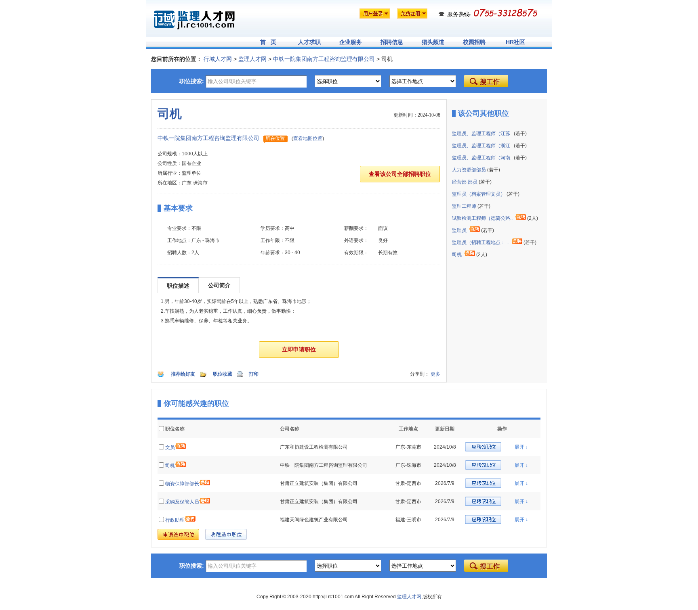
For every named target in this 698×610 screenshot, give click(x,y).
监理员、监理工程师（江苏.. (482, 133)
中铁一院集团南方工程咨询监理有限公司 (324, 59)
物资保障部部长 (182, 484)
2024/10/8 (445, 447)
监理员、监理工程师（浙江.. (482, 145)
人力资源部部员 (469, 170)
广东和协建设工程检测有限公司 (314, 447)
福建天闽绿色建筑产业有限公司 (314, 519)
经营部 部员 (464, 182)
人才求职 (309, 42)
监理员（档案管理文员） (478, 194)
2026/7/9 (444, 483)
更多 (435, 374)
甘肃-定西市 (408, 483)
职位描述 (178, 285)
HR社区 (515, 42)
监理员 (459, 230)
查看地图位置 (307, 138)
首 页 (268, 42)
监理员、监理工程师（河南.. (482, 158)
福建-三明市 (408, 519)
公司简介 (219, 285)
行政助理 (175, 520)
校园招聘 (474, 42)
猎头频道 (433, 42)
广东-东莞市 (408, 447)
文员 (170, 447)
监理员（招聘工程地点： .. (480, 242)
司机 (457, 254)
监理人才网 (252, 59)
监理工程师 (464, 206)
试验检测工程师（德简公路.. (482, 218)
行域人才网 (218, 59)
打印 (254, 374)
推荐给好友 (183, 374)
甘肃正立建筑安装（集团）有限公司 (318, 483)
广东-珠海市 (408, 465)
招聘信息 (392, 42)
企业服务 (350, 42)
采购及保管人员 (182, 502)
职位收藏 (222, 374)
